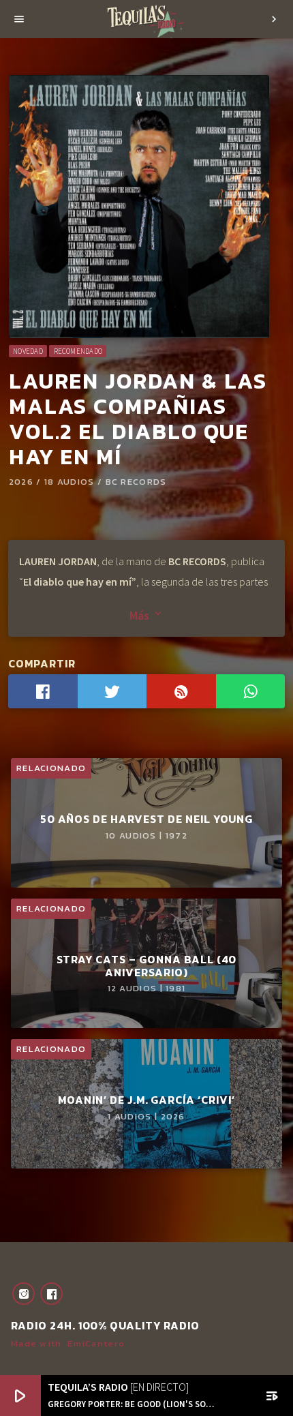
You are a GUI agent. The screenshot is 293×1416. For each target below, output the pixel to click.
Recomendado (78, 351)
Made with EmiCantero (68, 1343)
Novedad (28, 351)
